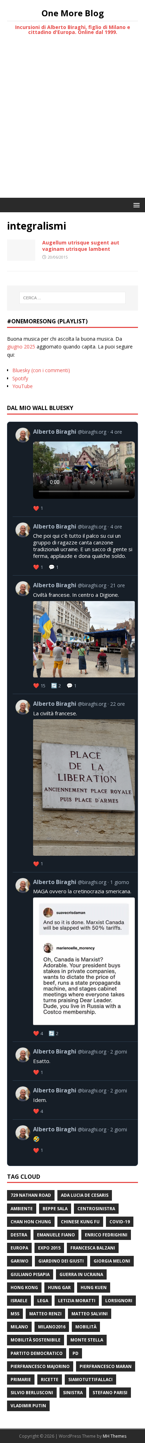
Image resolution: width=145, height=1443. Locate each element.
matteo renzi (45, 1314)
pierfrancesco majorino (40, 1366)
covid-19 (119, 1222)
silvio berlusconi (32, 1393)
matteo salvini (89, 1314)
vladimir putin (28, 1406)
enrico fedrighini (106, 1235)
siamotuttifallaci (90, 1379)
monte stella (86, 1340)
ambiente (22, 1209)
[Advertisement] (72, 121)
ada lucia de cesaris (84, 1195)
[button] (135, 205)
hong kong (24, 1288)
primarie (21, 1379)
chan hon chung (31, 1222)
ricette (49, 1379)
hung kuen (94, 1288)
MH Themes (114, 1436)
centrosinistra (96, 1209)
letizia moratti (76, 1301)
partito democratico (37, 1353)
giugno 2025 (21, 346)
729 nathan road (31, 1195)
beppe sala (55, 1209)
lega (42, 1301)
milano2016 (51, 1327)
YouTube (22, 386)
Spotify (20, 378)
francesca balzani (92, 1248)
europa (19, 1248)
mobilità (85, 1327)
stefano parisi (110, 1393)
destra (19, 1235)
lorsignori (118, 1301)
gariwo (20, 1261)
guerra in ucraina (81, 1274)
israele (19, 1301)
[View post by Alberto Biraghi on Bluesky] (75, 469)
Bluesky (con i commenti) (41, 370)
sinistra (73, 1393)
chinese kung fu (80, 1222)
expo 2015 (49, 1248)
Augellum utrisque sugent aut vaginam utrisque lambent (80, 245)
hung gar (59, 1288)
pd (75, 1353)
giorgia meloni (112, 1261)
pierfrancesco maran (106, 1366)
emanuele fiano (56, 1235)
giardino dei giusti (61, 1261)
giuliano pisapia (30, 1274)
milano (19, 1327)
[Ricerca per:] (73, 298)
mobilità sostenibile (36, 1340)
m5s (15, 1314)
